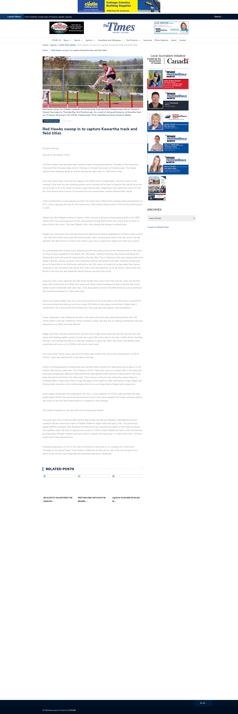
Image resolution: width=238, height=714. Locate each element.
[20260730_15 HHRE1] (157, 188)
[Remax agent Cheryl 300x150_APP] (168, 164)
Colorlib (72, 710)
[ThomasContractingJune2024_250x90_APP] (66, 27)
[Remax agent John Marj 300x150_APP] (168, 78)
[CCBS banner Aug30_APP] (119, 6)
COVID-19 (56, 40)
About (173, 40)
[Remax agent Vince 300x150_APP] (168, 100)
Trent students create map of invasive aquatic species (48, 17)
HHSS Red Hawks (67, 45)
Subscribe (147, 40)
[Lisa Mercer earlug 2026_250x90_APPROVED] (171, 27)
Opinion (89, 40)
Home (45, 45)
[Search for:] (223, 16)
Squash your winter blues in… (125, 499)
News (66, 40)
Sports (77, 40)
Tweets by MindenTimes (158, 227)
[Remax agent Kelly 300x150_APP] (168, 142)
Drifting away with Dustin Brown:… (91, 499)
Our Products (132, 40)
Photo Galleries (161, 40)
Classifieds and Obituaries (109, 40)
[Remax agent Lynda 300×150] (168, 121)
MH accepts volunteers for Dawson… (57, 499)
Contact (182, 40)
